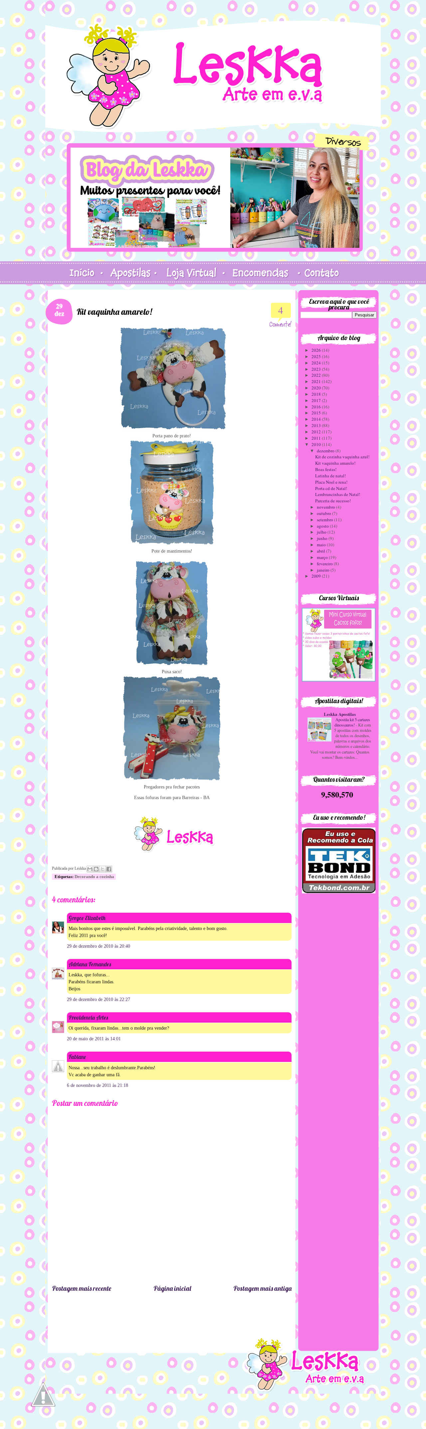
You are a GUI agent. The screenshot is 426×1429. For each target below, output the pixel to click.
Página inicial (172, 1288)
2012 (317, 432)
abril (321, 551)
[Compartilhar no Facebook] (109, 869)
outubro (324, 513)
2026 (317, 350)
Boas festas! (325, 469)
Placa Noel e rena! (331, 482)
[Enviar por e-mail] (90, 869)
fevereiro (325, 564)
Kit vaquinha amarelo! (335, 463)
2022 (317, 375)
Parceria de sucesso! (333, 501)
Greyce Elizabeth (87, 917)
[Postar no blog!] (96, 869)
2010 (317, 444)
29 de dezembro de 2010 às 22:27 (98, 999)
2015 (317, 413)
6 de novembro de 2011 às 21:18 (97, 1085)
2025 (317, 356)
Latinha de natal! (330, 476)
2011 (317, 438)
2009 (317, 576)
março (323, 557)
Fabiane (77, 1056)
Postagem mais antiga (262, 1288)
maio (322, 545)
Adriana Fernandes (90, 964)
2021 (317, 381)
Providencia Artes (88, 1017)
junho (322, 538)
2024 (317, 363)
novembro (326, 507)
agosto (323, 526)
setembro (325, 520)
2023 (317, 369)
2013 (317, 425)
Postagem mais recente (81, 1288)
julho (322, 532)
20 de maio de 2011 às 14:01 (94, 1038)
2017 (317, 400)
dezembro (326, 451)
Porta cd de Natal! (331, 488)
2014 (317, 419)
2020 (317, 388)
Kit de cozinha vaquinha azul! (342, 457)
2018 (317, 394)
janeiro (323, 570)
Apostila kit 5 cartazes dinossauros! (352, 722)
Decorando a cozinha (94, 876)
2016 (317, 407)
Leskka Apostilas (340, 714)
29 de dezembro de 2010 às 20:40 (98, 946)
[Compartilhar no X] (102, 869)
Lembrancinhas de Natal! (337, 494)
